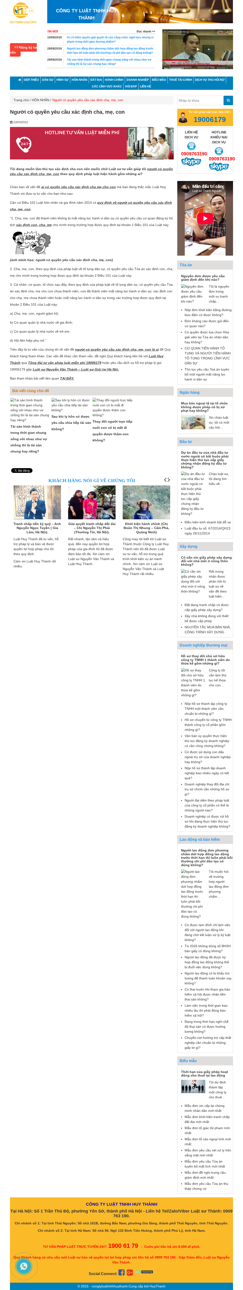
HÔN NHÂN (40, 100)
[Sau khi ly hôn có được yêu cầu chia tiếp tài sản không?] (71, 405)
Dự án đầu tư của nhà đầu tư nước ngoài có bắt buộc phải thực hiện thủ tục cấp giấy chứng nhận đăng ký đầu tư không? (205, 460)
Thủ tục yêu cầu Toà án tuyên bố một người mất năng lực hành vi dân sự (207, 374)
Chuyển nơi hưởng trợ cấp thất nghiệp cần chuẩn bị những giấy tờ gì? (208, 1043)
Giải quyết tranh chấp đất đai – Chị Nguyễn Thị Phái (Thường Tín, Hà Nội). (37, 528)
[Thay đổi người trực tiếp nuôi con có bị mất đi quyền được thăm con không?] (113, 408)
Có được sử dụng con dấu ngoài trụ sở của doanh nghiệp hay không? (208, 757)
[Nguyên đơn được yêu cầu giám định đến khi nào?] (193, 294)
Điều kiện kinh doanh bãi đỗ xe (208, 522)
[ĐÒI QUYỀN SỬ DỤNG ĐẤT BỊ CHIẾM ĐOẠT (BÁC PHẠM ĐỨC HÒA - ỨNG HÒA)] (146, 503)
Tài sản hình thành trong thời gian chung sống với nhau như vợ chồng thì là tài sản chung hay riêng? (109, 50)
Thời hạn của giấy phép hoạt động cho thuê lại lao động (204, 1073)
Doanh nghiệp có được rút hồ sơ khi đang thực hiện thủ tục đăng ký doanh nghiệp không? (207, 821)
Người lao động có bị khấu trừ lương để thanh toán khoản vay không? (208, 978)
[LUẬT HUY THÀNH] (23, 12)
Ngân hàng (190, 392)
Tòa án (186, 265)
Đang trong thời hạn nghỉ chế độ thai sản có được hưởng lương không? (207, 1026)
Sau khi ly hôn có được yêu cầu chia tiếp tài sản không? (71, 423)
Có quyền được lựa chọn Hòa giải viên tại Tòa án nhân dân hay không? (207, 337)
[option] (197, 48)
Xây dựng (188, 546)
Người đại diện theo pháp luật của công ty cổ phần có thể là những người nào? (207, 805)
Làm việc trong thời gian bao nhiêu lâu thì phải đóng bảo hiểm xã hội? (206, 1010)
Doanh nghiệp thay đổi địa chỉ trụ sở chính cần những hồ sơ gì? (207, 789)
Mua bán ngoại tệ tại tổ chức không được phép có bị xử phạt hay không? (204, 406)
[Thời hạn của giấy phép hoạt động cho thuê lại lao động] (193, 1086)
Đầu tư (186, 442)
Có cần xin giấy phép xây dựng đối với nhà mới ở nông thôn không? (206, 561)
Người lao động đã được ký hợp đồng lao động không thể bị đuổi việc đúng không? (207, 962)
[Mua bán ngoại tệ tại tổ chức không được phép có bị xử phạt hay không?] (193, 422)
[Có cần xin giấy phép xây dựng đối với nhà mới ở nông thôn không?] (193, 581)
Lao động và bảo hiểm (200, 839)
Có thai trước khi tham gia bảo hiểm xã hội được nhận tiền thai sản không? (207, 994)
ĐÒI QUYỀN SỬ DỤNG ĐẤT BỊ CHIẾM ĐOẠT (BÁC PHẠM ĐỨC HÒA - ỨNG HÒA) (146, 528)
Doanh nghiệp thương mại (203, 645)
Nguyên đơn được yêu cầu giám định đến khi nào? (203, 277)
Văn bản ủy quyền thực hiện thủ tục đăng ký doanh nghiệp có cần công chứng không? (207, 741)
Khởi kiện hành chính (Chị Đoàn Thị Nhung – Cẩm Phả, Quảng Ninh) (92, 528)
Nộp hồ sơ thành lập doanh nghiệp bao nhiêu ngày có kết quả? (207, 773)
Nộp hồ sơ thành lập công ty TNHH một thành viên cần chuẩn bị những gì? (206, 708)
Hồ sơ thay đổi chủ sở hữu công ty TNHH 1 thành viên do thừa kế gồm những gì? (205, 659)
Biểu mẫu (188, 1061)
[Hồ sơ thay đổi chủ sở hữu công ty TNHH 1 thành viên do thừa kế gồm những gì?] (193, 682)
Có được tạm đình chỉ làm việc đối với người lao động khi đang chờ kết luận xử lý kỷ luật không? (109, 62)
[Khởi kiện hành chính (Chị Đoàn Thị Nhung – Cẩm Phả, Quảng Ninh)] (92, 517)
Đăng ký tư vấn (23, 49)
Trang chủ (21, 100)
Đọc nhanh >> (146, 31)
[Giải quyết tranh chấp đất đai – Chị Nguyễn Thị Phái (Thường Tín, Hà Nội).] (37, 509)
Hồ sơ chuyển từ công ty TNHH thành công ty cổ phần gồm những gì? (208, 725)
